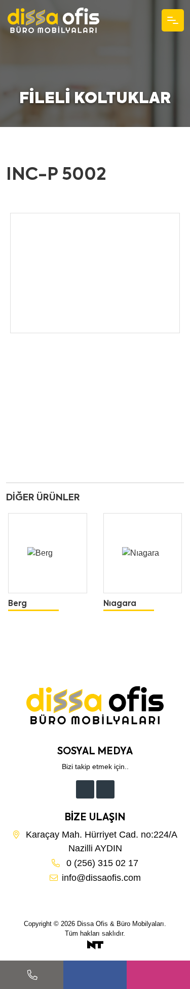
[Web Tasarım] (95, 944)
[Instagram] (105, 789)
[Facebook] (85, 789)
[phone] (31, 975)
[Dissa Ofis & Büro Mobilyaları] (53, 20)
